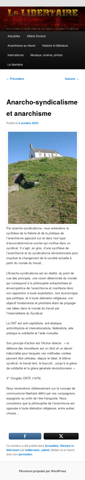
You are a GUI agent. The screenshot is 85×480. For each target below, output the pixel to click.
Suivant (72, 79)
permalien (25, 454)
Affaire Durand (36, 36)
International (16, 55)
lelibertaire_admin (37, 450)
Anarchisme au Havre (21, 45)
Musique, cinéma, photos (46, 55)
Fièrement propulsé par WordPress (42, 471)
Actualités (14, 36)
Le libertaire (15, 64)
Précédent (15, 79)
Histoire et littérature (55, 45)
